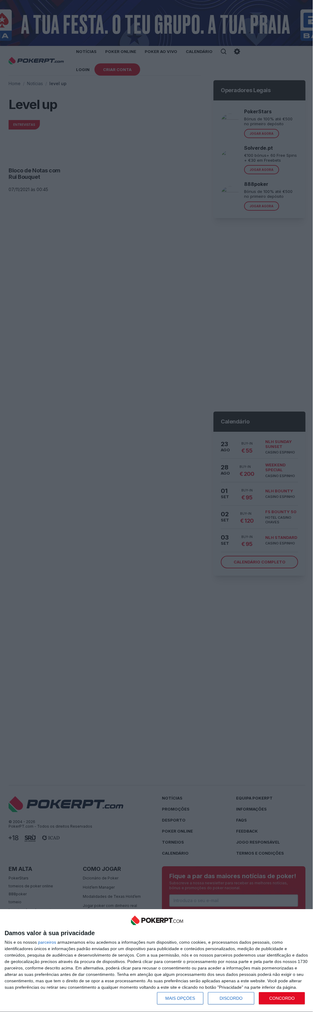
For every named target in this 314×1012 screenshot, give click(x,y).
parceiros (47, 942)
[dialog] (157, 960)
